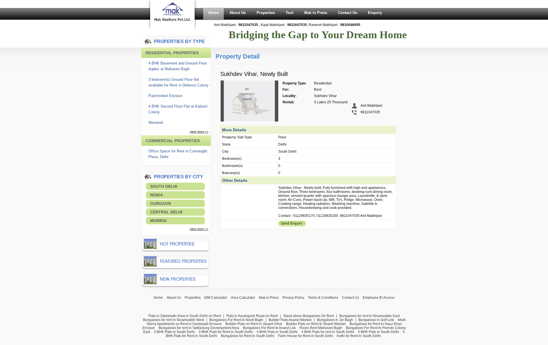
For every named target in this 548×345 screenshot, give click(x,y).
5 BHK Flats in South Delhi (378, 332)
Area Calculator (243, 298)
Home (213, 13)
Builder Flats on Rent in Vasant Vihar (253, 324)
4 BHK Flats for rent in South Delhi (327, 332)
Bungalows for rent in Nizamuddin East (369, 316)
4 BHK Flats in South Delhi (277, 332)
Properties (266, 13)
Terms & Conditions (323, 298)
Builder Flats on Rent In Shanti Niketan (316, 324)
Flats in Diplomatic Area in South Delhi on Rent (184, 316)
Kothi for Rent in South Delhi (359, 336)
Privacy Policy (293, 298)
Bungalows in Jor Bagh (335, 320)
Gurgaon (160, 203)
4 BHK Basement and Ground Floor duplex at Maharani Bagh (177, 66)
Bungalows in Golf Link (376, 320)
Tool (289, 13)
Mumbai (158, 220)
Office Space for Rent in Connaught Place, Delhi (177, 154)
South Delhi (163, 186)
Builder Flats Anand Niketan (290, 320)
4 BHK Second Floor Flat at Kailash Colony (177, 109)
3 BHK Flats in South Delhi (174, 332)
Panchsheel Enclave (165, 96)
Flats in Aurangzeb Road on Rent (252, 316)
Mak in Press (315, 13)
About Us (237, 13)
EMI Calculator (215, 298)
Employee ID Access (378, 298)
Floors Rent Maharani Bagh (320, 328)
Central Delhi (166, 212)
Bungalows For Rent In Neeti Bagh (236, 320)
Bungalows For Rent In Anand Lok (269, 328)
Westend (155, 122)
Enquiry (375, 13)
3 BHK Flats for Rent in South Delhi (226, 332)
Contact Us (347, 13)
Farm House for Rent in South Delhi (305, 336)
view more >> (199, 131)
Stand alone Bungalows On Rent (308, 316)
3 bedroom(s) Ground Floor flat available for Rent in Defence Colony (178, 82)
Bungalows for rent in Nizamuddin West (173, 320)
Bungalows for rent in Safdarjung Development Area (199, 328)
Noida (156, 195)
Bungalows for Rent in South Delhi (247, 336)
